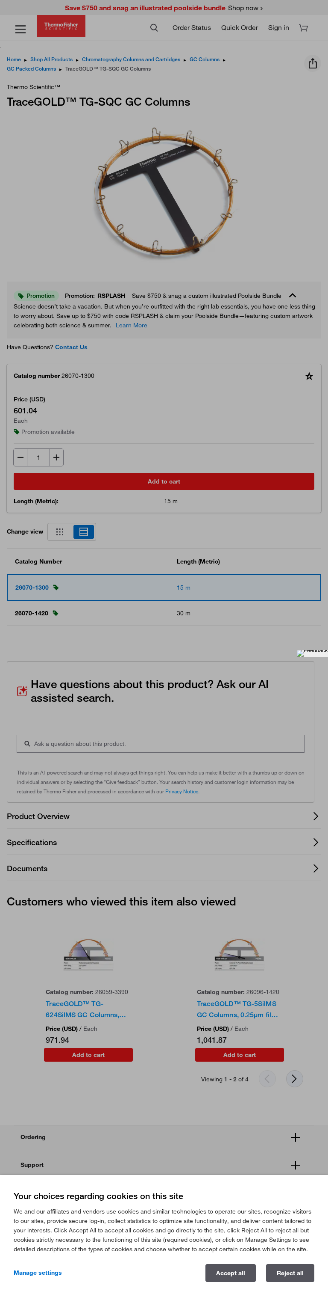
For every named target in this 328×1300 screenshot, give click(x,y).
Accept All (230, 1273)
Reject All (290, 1273)
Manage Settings (38, 1272)
